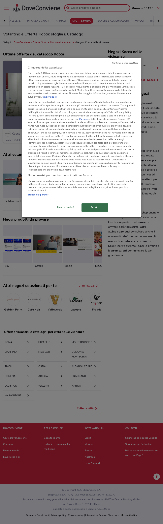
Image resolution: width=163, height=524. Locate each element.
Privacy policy (49, 96)
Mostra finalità (66, 207)
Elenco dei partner (38, 194)
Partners (83, 119)
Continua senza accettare (125, 62)
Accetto (95, 207)
